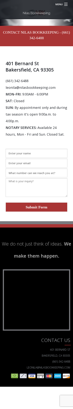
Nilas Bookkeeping (36, 13)
